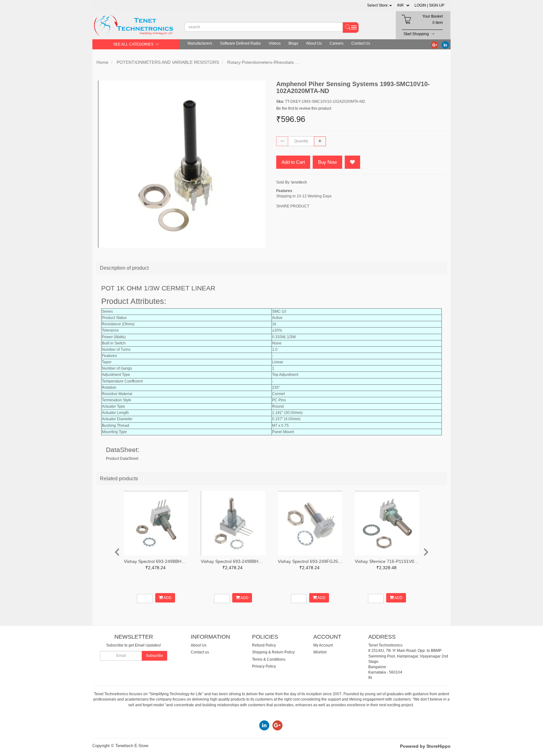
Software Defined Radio (240, 43)
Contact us (200, 652)
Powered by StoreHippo (425, 746)
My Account (323, 645)
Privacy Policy (264, 666)
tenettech (299, 182)
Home (102, 62)
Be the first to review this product (303, 108)
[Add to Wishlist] (352, 162)
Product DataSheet (122, 458)
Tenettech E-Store (131, 745)
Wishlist (319, 652)
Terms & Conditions (268, 659)
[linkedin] (445, 44)
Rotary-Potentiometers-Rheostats (260, 62)
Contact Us (360, 43)
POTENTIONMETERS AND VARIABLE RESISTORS (168, 62)
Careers (336, 43)
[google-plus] (434, 44)
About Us (314, 43)
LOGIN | (421, 5)
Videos (275, 43)
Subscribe (154, 655)
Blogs (293, 43)
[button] (379, 5)
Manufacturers (200, 43)
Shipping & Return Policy (273, 652)
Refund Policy (264, 645)
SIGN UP (436, 5)
